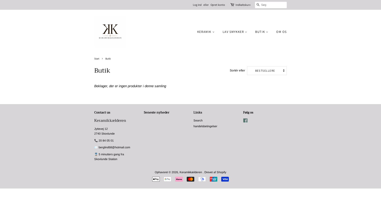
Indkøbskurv (243, 5)
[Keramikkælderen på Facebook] (245, 121)
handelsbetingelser (205, 126)
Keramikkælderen (191, 172)
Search (198, 120)
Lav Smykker (234, 32)
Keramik (204, 32)
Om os (281, 32)
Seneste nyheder (156, 112)
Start (96, 58)
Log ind (197, 5)
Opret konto (218, 5)
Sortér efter (237, 70)
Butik (260, 32)
